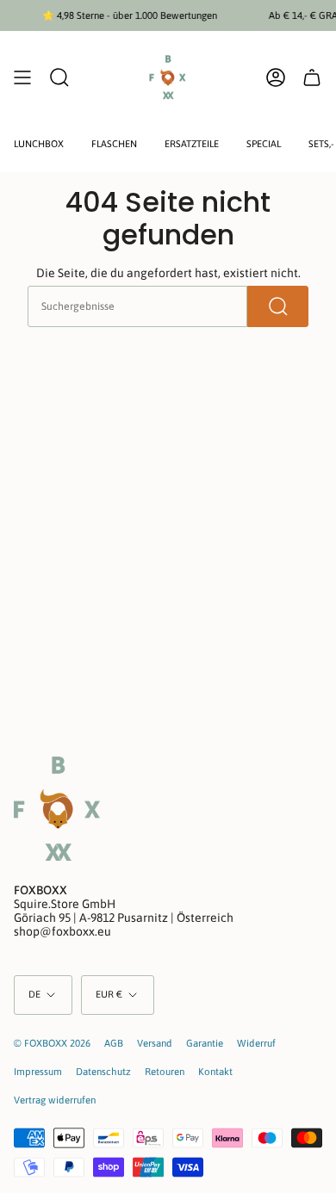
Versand (154, 1042)
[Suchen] (277, 306)
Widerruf (256, 1042)
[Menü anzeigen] (22, 77)
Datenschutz (103, 1071)
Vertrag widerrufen (55, 1099)
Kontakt (215, 1071)
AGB (113, 1042)
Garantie (204, 1042)
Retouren (164, 1071)
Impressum (38, 1071)
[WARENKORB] (312, 77)
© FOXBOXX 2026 (52, 1042)
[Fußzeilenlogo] (57, 809)
